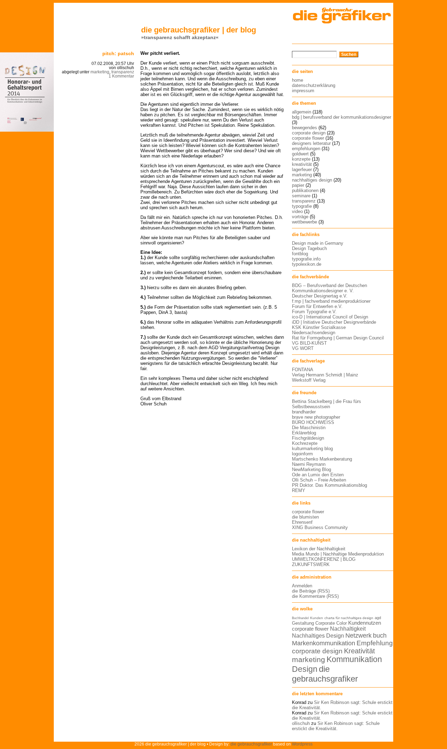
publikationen (305, 190)
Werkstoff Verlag (308, 380)
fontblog (300, 253)
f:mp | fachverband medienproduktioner (331, 301)
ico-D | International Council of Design (330, 317)
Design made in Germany (317, 243)
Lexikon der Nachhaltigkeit (318, 548)
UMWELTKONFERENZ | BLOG (324, 559)
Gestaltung (303, 623)
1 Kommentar (121, 76)
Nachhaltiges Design (318, 636)
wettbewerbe (304, 222)
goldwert (300, 153)
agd (378, 618)
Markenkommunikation (323, 643)
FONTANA (302, 369)
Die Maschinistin (308, 427)
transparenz (122, 72)
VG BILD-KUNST (309, 343)
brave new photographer (316, 417)
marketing (99, 72)
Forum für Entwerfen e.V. (317, 306)
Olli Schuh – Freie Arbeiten (319, 480)
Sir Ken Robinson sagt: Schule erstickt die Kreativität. (336, 726)
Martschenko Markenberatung (322, 459)
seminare (301, 195)
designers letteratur (311, 143)
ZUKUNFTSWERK (311, 564)
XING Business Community (320, 527)
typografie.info (306, 259)
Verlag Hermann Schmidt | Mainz (325, 374)
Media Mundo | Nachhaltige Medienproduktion (338, 554)
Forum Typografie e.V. (314, 311)
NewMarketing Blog (311, 469)
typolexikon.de (306, 264)
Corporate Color (331, 623)
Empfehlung (375, 643)
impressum (303, 90)
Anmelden (302, 585)
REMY (298, 490)
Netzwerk (358, 635)
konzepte (301, 159)
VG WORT (303, 348)
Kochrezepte (304, 443)
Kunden (316, 618)
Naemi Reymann (308, 464)
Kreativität (359, 651)
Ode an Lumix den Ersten (318, 474)
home (297, 80)
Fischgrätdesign (308, 438)
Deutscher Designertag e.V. (319, 296)
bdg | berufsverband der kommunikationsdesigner (341, 117)
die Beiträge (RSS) (311, 591)
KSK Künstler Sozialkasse (319, 327)
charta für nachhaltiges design (348, 618)
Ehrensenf (302, 522)
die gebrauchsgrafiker (325, 673)
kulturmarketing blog (312, 448)
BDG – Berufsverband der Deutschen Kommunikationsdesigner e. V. (329, 288)
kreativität (302, 164)
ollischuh (301, 723)
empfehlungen (306, 148)
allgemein (301, 112)
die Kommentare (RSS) (315, 596)
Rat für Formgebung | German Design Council (338, 337)
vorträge (300, 216)
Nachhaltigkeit (348, 629)
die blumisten (305, 517)
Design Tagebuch (309, 248)
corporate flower (308, 138)
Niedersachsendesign (313, 332)
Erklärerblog (304, 432)
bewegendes (304, 127)
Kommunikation (354, 659)
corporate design (308, 132)
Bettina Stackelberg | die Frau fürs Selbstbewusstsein (326, 404)
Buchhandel (300, 618)
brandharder (304, 411)
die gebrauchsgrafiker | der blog (198, 29)
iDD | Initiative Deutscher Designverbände (334, 322)
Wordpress (302, 744)
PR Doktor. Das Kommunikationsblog (329, 485)
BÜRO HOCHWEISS (313, 422)
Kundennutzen (364, 623)
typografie (302, 206)
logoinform (302, 453)
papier (298, 185)
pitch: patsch (118, 53)
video (297, 211)
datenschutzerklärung (313, 85)
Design (304, 669)
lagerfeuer (302, 169)
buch (380, 635)
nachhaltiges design (312, 180)
